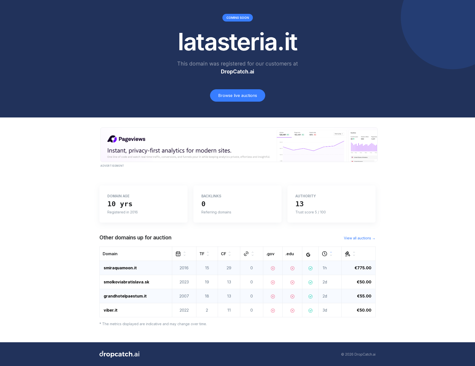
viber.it (111, 310)
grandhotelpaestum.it (125, 296)
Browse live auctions (237, 95)
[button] (136, 254)
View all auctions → (360, 238)
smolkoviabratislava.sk (126, 281)
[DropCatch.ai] (119, 354)
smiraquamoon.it (120, 267)
